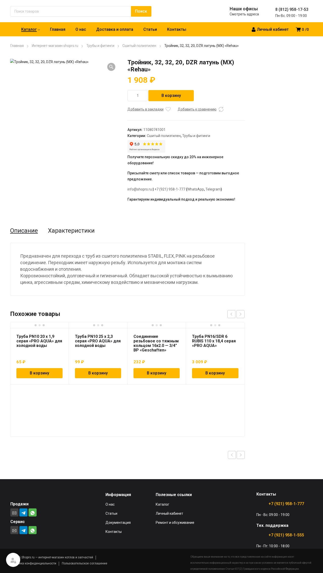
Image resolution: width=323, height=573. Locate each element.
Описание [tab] (24, 230)
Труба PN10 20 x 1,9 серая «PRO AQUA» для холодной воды (39, 341)
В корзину (171, 95)
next (240, 314)
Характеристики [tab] (71, 230)
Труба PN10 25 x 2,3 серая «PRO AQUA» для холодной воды (98, 341)
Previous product (232, 455)
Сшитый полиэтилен (139, 46)
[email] (14, 512)
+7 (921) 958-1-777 (169, 189)
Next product (241, 455)
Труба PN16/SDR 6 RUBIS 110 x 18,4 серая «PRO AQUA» (214, 341)
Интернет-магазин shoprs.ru (55, 46)
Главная (17, 46)
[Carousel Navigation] (236, 314)
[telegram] (23, 512)
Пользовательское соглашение (84, 563)
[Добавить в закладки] (168, 109)
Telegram (213, 189)
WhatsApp (195, 189)
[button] (111, 67)
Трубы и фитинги (100, 46)
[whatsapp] (33, 512)
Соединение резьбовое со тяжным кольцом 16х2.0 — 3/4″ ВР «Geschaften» (156, 343)
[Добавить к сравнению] (221, 109)
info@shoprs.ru (139, 189)
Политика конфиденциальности (33, 563)
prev (231, 314)
